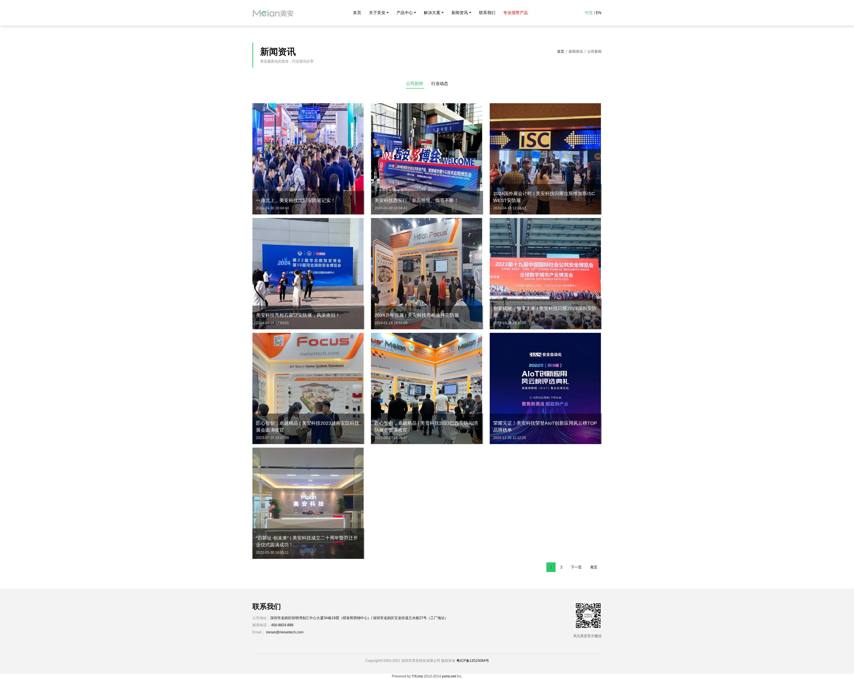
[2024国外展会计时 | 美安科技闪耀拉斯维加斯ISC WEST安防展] (545, 158)
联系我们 (487, 12)
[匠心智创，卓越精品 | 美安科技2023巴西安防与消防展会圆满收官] (426, 388)
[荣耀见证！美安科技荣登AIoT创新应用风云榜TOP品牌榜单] (545, 388)
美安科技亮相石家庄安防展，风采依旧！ (298, 315)
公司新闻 (415, 83)
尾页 (593, 567)
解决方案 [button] (432, 12)
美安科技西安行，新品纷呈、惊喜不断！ (417, 200)
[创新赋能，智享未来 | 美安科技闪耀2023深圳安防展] (545, 273)
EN (599, 12)
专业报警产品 (515, 12)
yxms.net (449, 676)
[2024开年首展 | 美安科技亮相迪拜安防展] (426, 273)
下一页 (576, 567)
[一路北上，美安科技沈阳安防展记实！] (308, 158)
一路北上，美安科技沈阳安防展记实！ (295, 200)
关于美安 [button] (377, 12)
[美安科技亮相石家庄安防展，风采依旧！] (308, 273)
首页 (357, 12)
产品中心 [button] (405, 12)
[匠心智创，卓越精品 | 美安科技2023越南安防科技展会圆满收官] (308, 388)
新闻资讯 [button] (459, 12)
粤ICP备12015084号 (472, 661)
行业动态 (439, 83)
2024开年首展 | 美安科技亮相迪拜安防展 (417, 315)
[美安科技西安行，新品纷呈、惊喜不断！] (426, 158)
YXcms (417, 676)
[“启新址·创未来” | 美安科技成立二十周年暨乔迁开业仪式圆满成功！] (308, 503)
